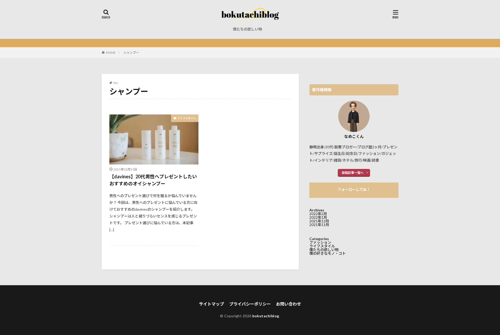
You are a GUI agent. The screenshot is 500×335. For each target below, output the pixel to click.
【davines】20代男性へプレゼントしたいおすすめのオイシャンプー (153, 180)
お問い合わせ (288, 303)
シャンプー (131, 52)
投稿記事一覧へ (353, 173)
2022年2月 (318, 213)
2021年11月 (319, 224)
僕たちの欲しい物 (247, 29)
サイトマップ (211, 303)
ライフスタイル (187, 118)
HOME (111, 52)
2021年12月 (319, 221)
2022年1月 (318, 217)
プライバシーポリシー (250, 303)
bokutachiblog (265, 316)
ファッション (320, 242)
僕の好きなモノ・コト (327, 253)
